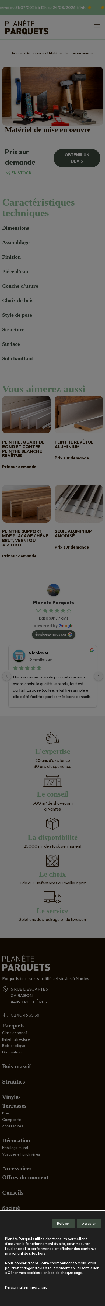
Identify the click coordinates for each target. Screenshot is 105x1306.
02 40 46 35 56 (25, 1015)
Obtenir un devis (77, 158)
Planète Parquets (53, 602)
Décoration (16, 1140)
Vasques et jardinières (21, 1154)
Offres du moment (25, 1177)
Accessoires (36, 53)
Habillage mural (15, 1147)
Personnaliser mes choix (26, 1287)
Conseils (12, 1192)
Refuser (63, 1223)
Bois (6, 1113)
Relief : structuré (16, 1039)
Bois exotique (13, 1045)
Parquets (13, 1025)
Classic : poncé (14, 1032)
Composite (11, 1119)
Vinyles (11, 1096)
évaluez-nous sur (51, 634)
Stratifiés (13, 1081)
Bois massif (16, 1066)
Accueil (17, 53)
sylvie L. (37, 653)
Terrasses (14, 1105)
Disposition (12, 1052)
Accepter (89, 1223)
